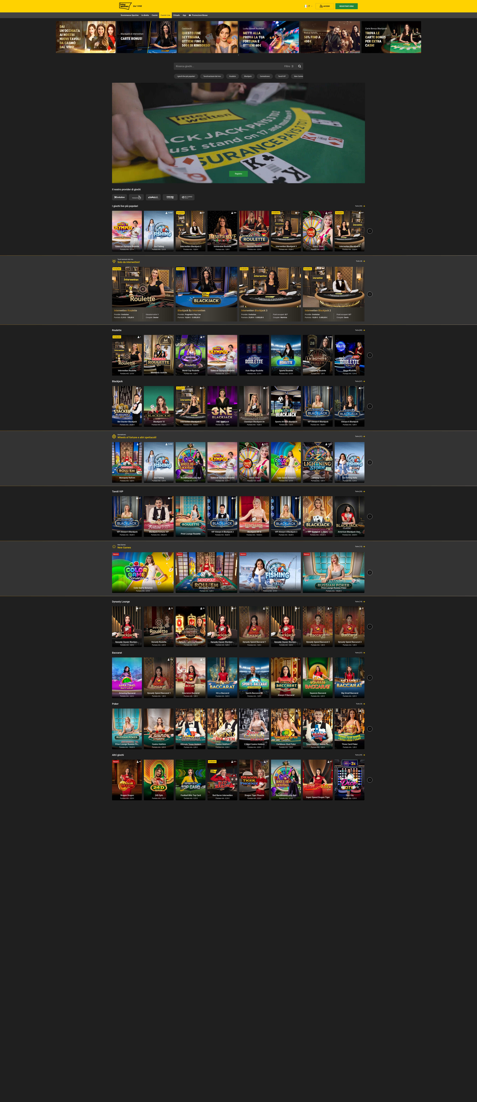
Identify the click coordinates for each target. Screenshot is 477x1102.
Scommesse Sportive (130, 15)
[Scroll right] (369, 231)
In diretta (145, 15)
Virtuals (176, 15)
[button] (299, 66)
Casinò (155, 15)
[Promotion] (86, 37)
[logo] (125, 6)
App (184, 15)
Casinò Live (165, 15)
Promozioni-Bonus (200, 15)
